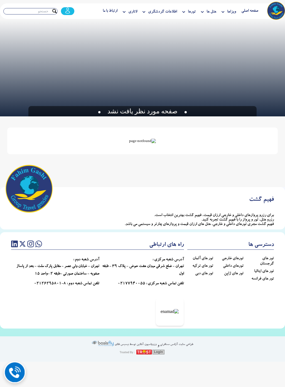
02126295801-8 (50, 283)
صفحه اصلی (249, 11)
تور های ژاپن (234, 273)
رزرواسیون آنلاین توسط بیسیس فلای (135, 344)
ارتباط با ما (110, 11)
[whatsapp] (38, 245)
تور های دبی (204, 273)
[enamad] (170, 312)
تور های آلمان (203, 258)
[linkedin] (14, 245)
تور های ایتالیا (264, 271)
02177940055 (131, 283)
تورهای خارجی (233, 258)
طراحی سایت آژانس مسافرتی (176, 344)
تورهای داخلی (233, 266)
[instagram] (30, 245)
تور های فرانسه (262, 279)
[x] (22, 245)
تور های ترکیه (202, 266)
